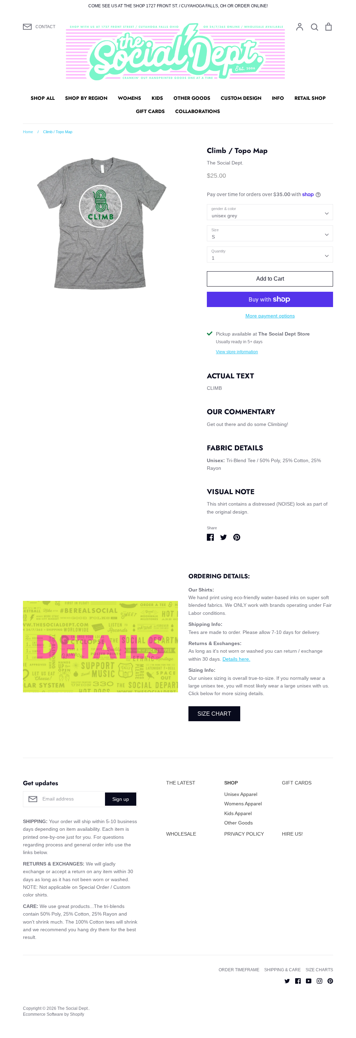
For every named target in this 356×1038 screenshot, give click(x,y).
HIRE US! (292, 834)
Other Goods (238, 823)
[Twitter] (284, 980)
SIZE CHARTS (319, 969)
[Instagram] (317, 980)
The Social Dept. (225, 163)
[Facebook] (295, 980)
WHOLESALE (181, 834)
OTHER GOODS (191, 98)
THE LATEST (180, 783)
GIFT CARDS (150, 111)
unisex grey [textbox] (224, 215)
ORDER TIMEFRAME (239, 969)
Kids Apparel (238, 813)
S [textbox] (213, 237)
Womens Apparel (243, 803)
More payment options (270, 316)
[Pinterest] (327, 980)
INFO (278, 98)
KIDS (157, 98)
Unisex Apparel (240, 794)
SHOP (231, 783)
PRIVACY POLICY (244, 834)
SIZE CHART (214, 714)
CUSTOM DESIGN (241, 98)
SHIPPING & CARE (282, 969)
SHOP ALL (43, 98)
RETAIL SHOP (310, 98)
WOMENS (129, 98)
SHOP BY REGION (86, 98)
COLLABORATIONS (197, 111)
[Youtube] (306, 980)
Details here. (236, 659)
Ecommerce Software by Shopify (53, 1014)
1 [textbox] (213, 258)
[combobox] (270, 212)
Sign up (120, 799)
